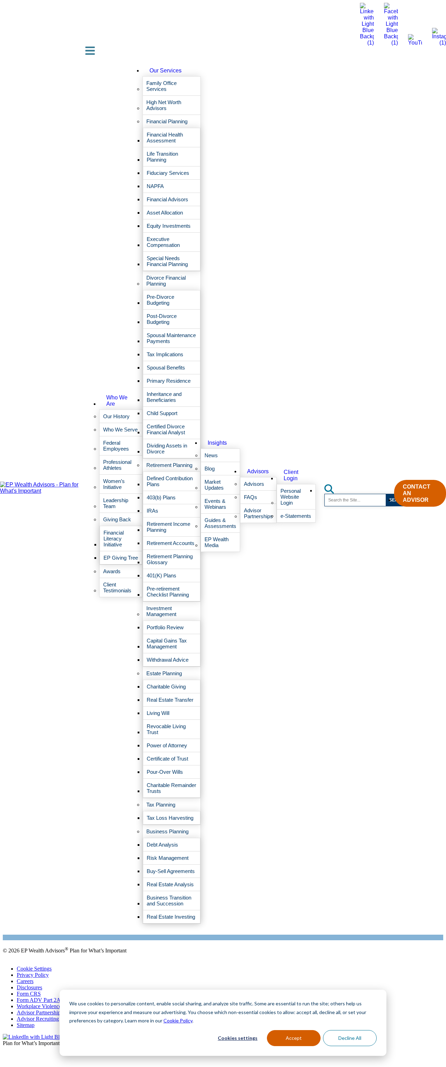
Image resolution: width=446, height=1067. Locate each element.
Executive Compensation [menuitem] (163, 242)
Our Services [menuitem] (165, 70)
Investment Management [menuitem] (161, 611)
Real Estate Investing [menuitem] (171, 917)
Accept (294, 1038)
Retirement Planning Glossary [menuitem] (170, 559)
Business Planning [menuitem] (167, 831)
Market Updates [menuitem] (214, 485)
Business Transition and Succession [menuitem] (169, 900)
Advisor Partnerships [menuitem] (258, 513)
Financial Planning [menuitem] (166, 121)
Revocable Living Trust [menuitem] (166, 729)
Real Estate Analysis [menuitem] (170, 884)
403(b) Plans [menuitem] (161, 497)
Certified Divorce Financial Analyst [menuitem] (166, 429)
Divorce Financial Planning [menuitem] (166, 281)
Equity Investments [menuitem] (169, 226)
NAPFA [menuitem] (155, 186)
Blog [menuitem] (210, 469)
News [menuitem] (211, 455)
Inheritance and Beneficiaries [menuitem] (164, 397)
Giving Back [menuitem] (117, 519)
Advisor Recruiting (38, 1019)
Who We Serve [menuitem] (120, 430)
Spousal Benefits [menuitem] (166, 368)
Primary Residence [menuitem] (169, 381)
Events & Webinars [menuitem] (215, 504)
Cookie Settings (34, 969)
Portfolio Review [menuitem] (165, 627)
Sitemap (25, 1025)
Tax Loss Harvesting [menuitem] (170, 818)
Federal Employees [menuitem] (116, 446)
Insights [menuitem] (217, 443)
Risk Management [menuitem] (168, 858)
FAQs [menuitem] (250, 497)
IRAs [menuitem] (152, 511)
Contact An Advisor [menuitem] (416, 493)
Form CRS (29, 994)
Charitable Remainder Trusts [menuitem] (171, 788)
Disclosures (29, 987)
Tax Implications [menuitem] (165, 354)
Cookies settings (237, 1038)
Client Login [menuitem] (291, 475)
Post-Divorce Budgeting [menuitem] (162, 319)
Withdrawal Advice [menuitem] (168, 660)
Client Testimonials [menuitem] (117, 587)
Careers (25, 981)
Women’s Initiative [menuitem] (114, 484)
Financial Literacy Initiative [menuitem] (113, 538)
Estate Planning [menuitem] (164, 673)
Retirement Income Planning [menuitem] (168, 527)
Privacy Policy (33, 975)
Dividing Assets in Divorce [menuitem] (167, 448)
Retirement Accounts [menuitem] (170, 543)
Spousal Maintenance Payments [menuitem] (171, 338)
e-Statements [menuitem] (295, 516)
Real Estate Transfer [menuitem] (170, 700)
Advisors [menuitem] (258, 471)
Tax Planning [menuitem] (160, 805)
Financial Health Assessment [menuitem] (165, 137)
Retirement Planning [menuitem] (169, 465)
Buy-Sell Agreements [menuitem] (171, 871)
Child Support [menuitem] (162, 413)
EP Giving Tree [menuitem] (120, 558)
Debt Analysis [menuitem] (162, 845)
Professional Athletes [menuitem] (117, 465)
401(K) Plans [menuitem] (161, 575)
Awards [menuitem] (112, 571)
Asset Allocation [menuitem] (165, 213)
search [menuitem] (333, 486)
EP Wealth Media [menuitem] (217, 542)
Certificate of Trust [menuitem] (167, 759)
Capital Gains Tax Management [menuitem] (167, 643)
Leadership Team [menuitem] (115, 503)
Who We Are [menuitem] (117, 401)
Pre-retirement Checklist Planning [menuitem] (168, 592)
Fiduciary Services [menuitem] (168, 173)
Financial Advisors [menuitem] (167, 199)
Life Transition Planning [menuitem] (162, 157)
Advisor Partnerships (40, 1012)
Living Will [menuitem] (158, 713)
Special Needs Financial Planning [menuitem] (167, 261)
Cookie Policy (177, 1020)
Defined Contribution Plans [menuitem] (170, 481)
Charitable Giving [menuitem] (166, 687)
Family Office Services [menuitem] (161, 86)
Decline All (349, 1038)
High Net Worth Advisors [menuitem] (163, 105)
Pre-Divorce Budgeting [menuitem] (160, 300)
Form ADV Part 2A (39, 1000)
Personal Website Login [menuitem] (290, 497)
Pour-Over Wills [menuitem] (165, 772)
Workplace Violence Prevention (51, 1006)
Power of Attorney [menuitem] (167, 745)
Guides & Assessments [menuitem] (220, 523)
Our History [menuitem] (116, 416)
